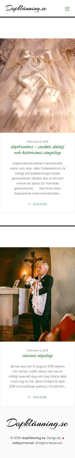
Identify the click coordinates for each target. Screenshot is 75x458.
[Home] (26, 8)
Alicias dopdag (37, 356)
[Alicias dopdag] (37, 294)
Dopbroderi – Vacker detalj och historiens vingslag (37, 150)
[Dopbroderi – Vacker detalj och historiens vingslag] (37, 85)
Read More (39, 204)
